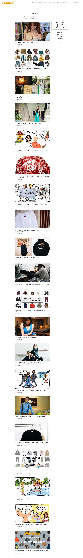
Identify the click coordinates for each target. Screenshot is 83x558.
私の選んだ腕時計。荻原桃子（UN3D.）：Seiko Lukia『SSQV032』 (28, 123)
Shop (65, 2)
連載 (15, 44)
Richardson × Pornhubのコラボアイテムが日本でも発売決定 (27, 257)
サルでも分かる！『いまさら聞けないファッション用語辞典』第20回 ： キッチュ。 (32, 498)
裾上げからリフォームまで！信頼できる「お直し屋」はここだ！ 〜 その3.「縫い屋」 (32, 284)
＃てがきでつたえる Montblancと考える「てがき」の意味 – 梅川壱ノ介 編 (30, 416)
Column (52, 2)
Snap (59, 2)
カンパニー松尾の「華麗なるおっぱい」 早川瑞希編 (25, 337)
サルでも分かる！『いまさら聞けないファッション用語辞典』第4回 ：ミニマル (31, 524)
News (35, 2)
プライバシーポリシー (59, 36)
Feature (43, 2)
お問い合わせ (60, 34)
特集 (15, 71)
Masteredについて (60, 32)
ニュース (16, 259)
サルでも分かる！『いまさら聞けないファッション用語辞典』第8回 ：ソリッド (31, 204)
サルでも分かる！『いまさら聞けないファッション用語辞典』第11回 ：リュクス (31, 390)
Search (77, 2)
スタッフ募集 (60, 38)
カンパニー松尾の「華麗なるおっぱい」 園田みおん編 (26, 42)
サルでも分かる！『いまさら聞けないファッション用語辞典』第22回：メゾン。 (31, 150)
